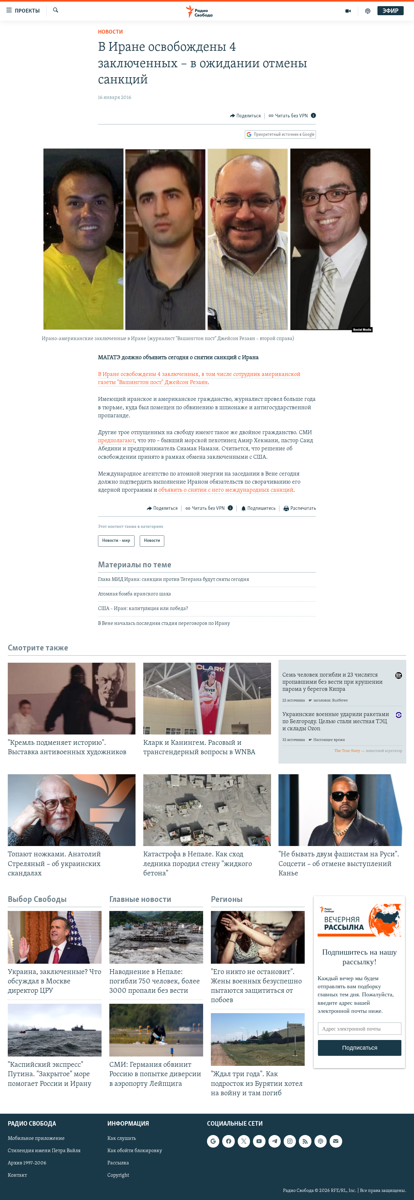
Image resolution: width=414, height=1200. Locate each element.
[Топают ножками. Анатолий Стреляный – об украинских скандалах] (72, 810)
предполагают (116, 441)
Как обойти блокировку (134, 1150)
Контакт (17, 1175)
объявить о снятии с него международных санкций (225, 490)
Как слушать (121, 1138)
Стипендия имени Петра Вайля (44, 1150)
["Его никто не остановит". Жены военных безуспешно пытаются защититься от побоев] (258, 937)
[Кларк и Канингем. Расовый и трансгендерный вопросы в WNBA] (207, 698)
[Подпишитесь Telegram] (274, 1141)
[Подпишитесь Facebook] (228, 1141)
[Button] (245, 116)
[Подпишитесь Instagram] (290, 1141)
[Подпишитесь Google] (213, 1141)
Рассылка (118, 1163)
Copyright (118, 1175)
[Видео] (348, 11)
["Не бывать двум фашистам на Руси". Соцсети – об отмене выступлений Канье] (342, 810)
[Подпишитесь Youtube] (259, 1141)
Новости (110, 32)
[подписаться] (336, 1141)
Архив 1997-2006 (27, 1163)
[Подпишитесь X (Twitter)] (244, 1141)
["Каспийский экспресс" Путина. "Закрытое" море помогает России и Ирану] (55, 1030)
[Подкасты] (320, 1141)
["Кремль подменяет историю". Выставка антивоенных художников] (72, 698)
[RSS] (305, 1141)
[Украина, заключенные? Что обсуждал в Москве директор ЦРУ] (55, 937)
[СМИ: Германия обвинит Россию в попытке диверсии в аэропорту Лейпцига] (156, 1030)
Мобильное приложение (36, 1138)
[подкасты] (367, 11)
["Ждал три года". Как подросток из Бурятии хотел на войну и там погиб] (258, 1039)
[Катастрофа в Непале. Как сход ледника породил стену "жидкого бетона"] (207, 810)
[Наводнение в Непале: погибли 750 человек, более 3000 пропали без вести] (156, 937)
